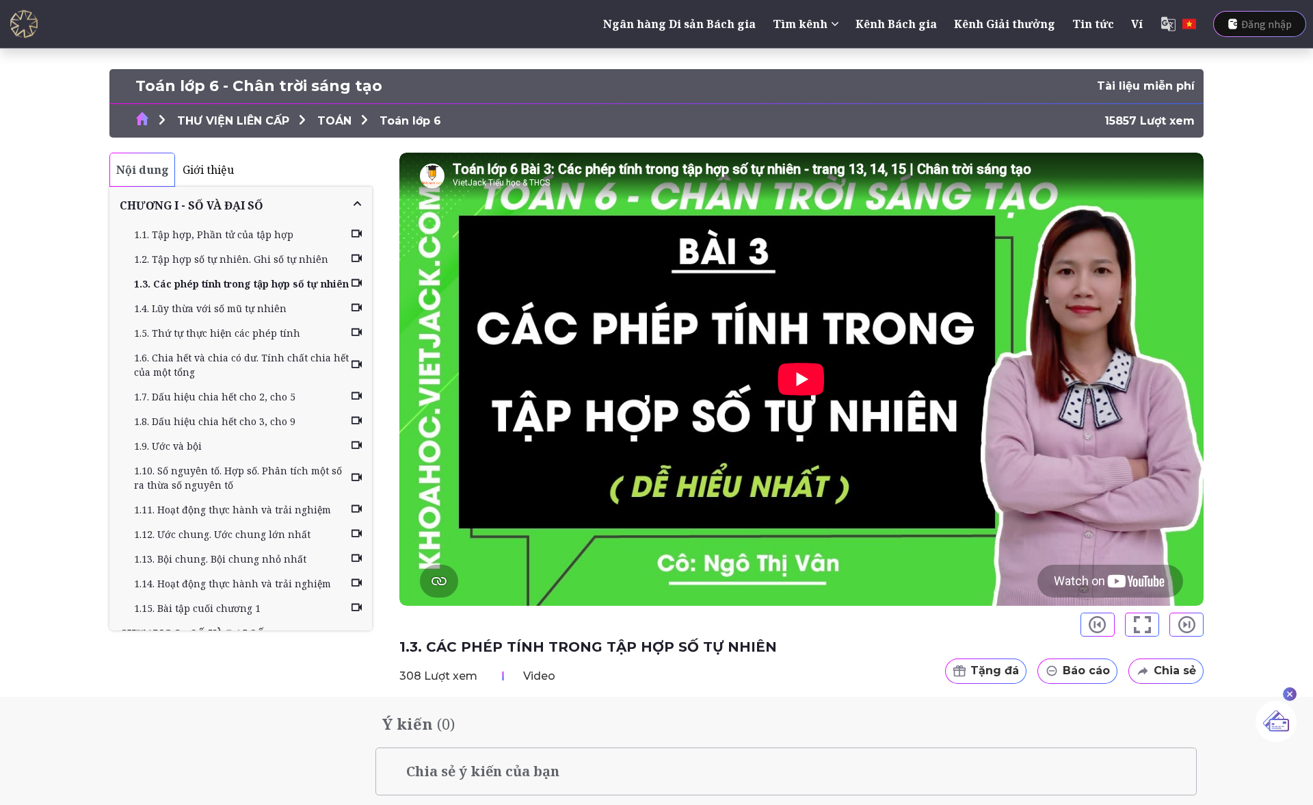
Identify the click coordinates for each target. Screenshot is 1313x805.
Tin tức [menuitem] (1093, 23)
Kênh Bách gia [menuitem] (896, 23)
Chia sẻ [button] (1175, 670)
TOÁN (334, 120)
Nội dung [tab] (142, 169)
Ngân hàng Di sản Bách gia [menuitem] (679, 23)
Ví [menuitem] (1137, 23)
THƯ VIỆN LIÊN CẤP (233, 120)
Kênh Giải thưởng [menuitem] (1004, 23)
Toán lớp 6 (410, 120)
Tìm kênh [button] (800, 23)
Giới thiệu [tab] (208, 169)
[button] (241, 205)
